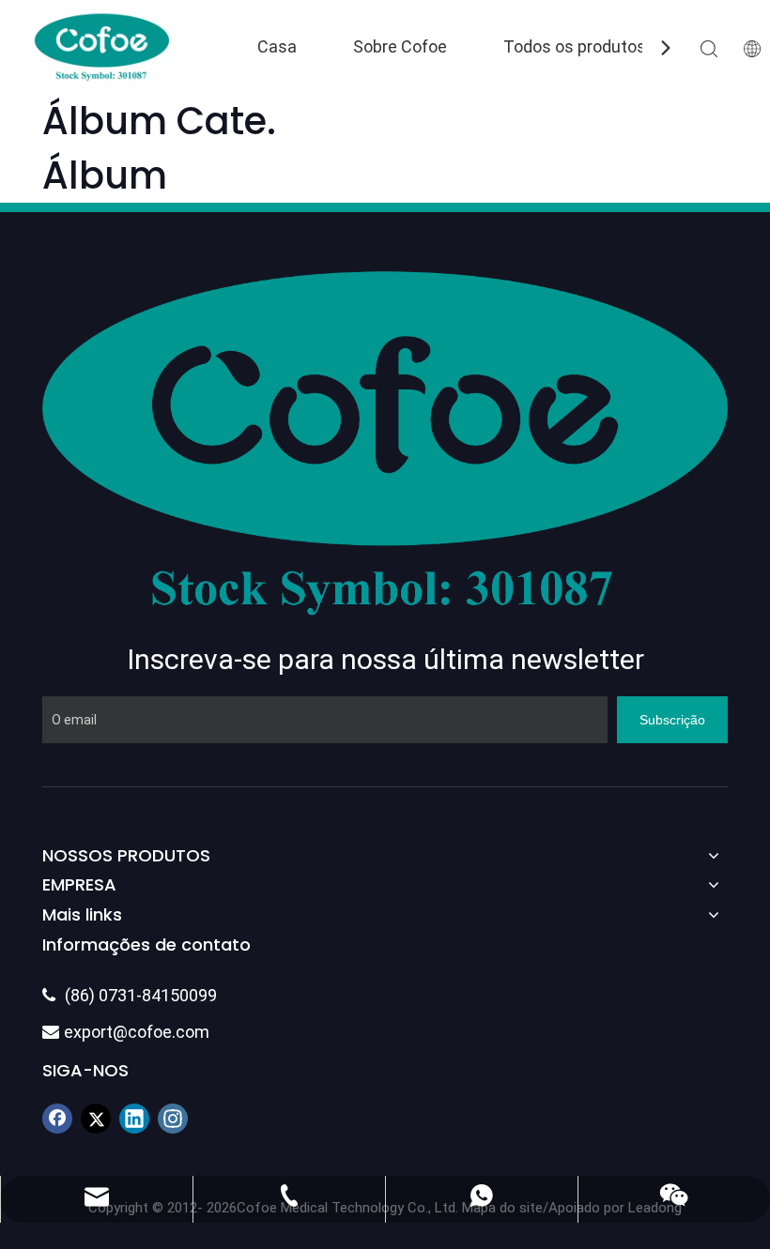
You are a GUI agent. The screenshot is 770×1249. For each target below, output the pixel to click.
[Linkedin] (134, 1119)
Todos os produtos (574, 46)
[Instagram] (173, 1119)
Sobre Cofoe (400, 46)
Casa (277, 46)
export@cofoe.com (125, 1032)
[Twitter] (96, 1119)
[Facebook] (57, 1119)
